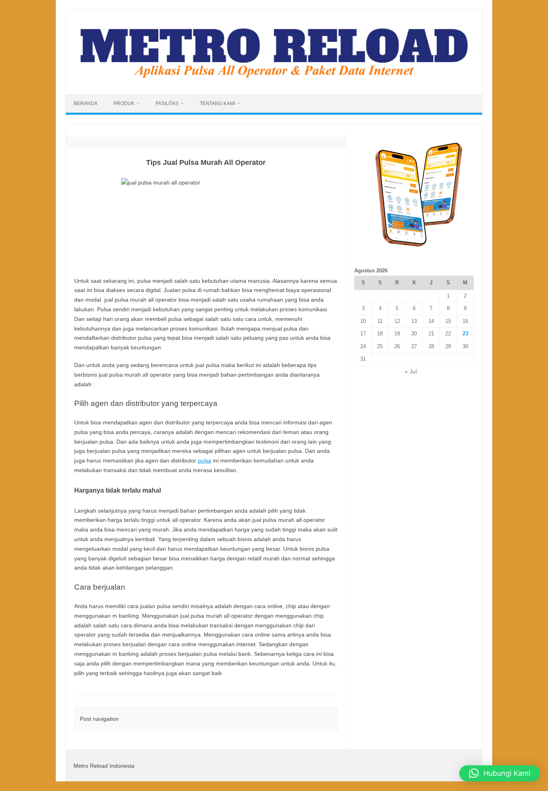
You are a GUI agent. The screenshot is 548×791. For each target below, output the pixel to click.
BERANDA (85, 103)
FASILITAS (167, 103)
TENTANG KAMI (217, 103)
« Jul (411, 372)
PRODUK (124, 103)
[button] (499, 773)
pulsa (204, 460)
